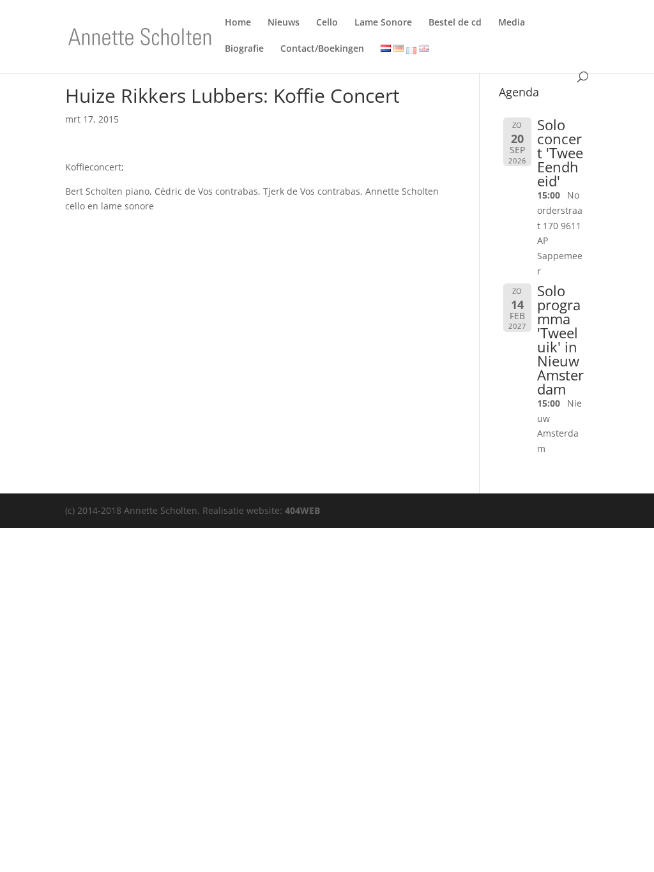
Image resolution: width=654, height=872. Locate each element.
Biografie (244, 50)
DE (396, 49)
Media (511, 24)
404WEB (302, 510)
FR (411, 50)
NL (384, 49)
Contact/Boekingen (322, 50)
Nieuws (284, 24)
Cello (327, 24)
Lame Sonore (383, 24)
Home (238, 24)
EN (422, 49)
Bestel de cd (455, 24)
